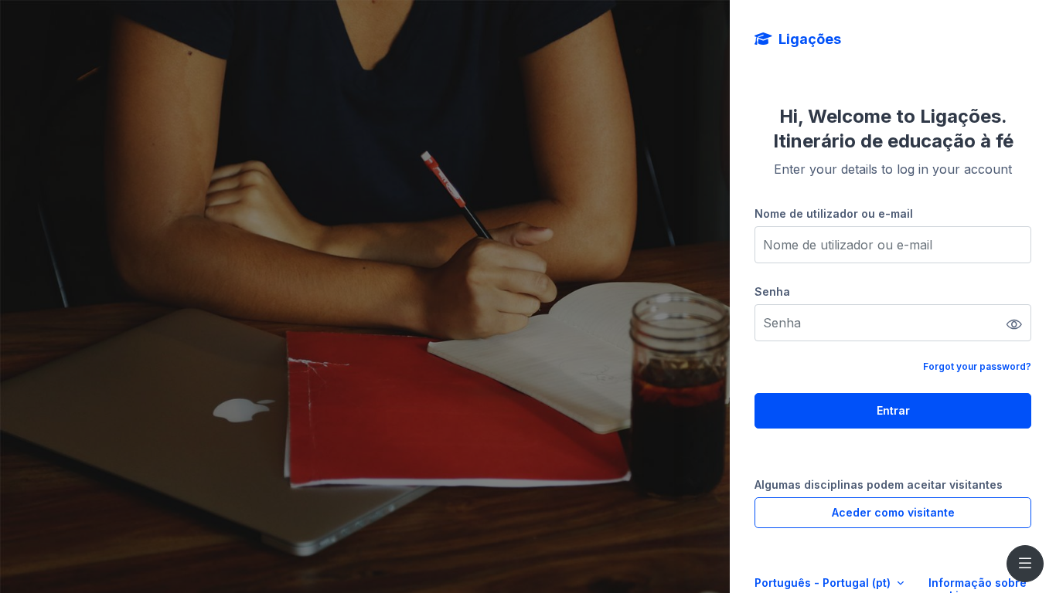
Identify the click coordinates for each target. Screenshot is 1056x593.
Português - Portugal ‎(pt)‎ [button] (824, 582)
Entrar (893, 410)
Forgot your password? (977, 366)
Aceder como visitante (893, 512)
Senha (772, 291)
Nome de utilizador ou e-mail (834, 213)
